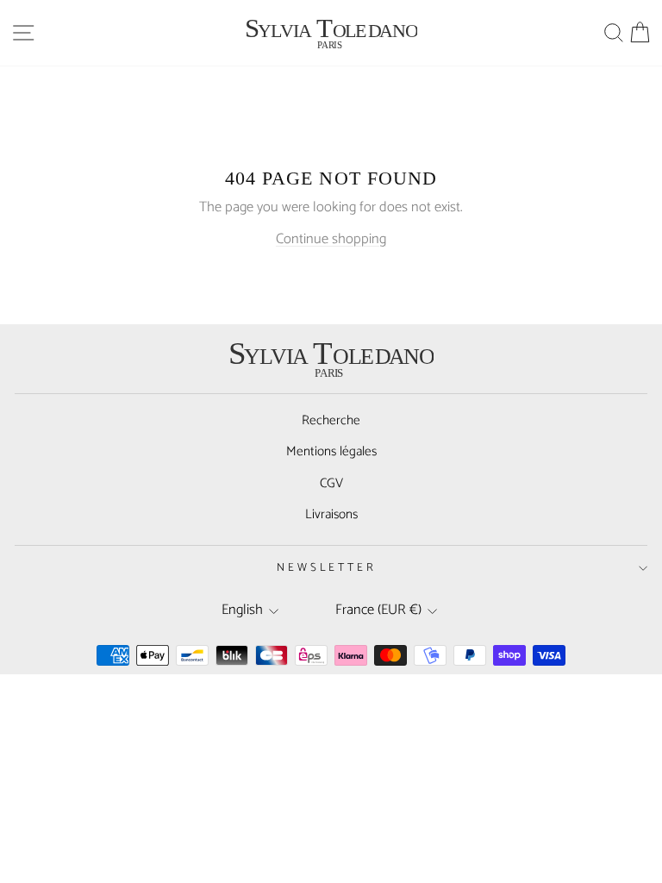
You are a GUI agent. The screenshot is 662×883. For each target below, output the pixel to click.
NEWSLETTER (327, 567)
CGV (331, 483)
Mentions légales (331, 451)
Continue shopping (331, 239)
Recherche (331, 420)
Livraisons (331, 514)
